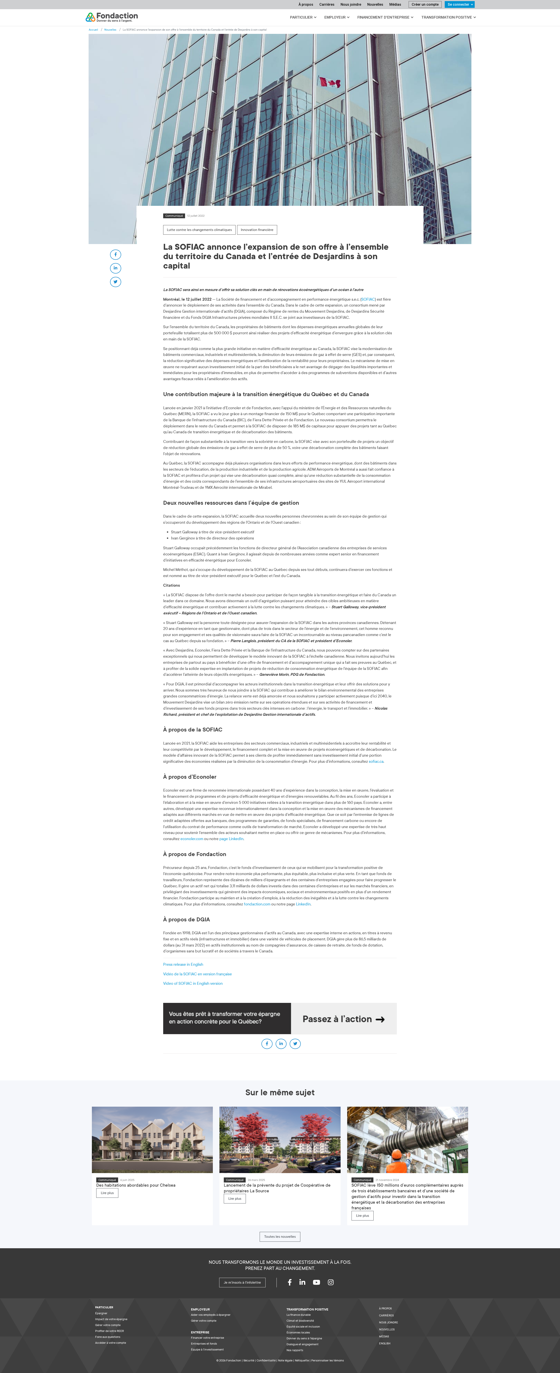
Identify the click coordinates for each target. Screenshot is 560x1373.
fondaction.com (257, 904)
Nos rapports (295, 1350)
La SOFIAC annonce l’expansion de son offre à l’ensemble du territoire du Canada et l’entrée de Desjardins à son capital (195, 30)
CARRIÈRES (386, 1316)
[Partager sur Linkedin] (115, 268)
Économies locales (298, 1332)
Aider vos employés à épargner (211, 1315)
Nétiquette (302, 1360)
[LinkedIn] (306, 1283)
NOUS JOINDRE (388, 1322)
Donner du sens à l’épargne (304, 1338)
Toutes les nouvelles (280, 1236)
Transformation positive (446, 17)
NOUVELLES (387, 1329)
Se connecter (458, 4)
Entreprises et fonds (204, 1344)
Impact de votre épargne (111, 1319)
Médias (395, 4)
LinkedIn (303, 904)
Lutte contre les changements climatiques (199, 229)
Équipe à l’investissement (207, 1349)
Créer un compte (425, 4)
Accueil (93, 30)
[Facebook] (293, 1283)
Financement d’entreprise (383, 17)
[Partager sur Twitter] (115, 282)
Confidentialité (266, 1360)
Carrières (326, 4)
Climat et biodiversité (300, 1321)
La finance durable (299, 1315)
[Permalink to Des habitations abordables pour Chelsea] (152, 1139)
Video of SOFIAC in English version (193, 983)
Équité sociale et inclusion (303, 1326)
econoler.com (191, 839)
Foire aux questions (107, 1337)
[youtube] (320, 1283)
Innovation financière (257, 229)
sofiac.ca (376, 761)
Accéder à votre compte (110, 1343)
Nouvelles (375, 4)
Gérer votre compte (108, 1325)
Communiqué (174, 216)
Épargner (101, 1313)
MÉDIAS (384, 1336)
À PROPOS (385, 1309)
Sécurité (248, 1360)
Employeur (335, 17)
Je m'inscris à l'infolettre (242, 1282)
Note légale (285, 1360)
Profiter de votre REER (109, 1331)
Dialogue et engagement (302, 1344)
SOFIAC (368, 299)
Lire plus (107, 1193)
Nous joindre (351, 4)
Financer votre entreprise (207, 1338)
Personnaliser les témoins (327, 1360)
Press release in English (183, 964)
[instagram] (334, 1283)
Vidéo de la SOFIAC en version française (197, 974)
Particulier (301, 17)
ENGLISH (384, 1343)
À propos (306, 4)
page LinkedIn (231, 839)
